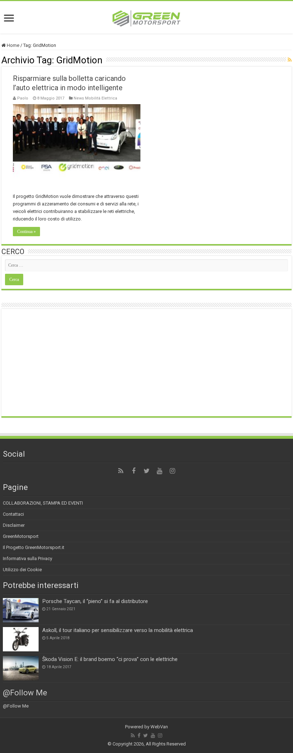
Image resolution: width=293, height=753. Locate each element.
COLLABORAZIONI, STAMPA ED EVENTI (43, 503)
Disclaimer (14, 525)
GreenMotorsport (21, 536)
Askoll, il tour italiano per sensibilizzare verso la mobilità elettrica (117, 630)
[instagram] (172, 471)
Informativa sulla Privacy (27, 558)
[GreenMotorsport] (146, 17)
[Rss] (120, 471)
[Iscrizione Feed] (290, 60)
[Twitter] (146, 471)
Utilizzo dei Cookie (22, 569)
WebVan (159, 726)
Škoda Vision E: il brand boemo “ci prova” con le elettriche (110, 659)
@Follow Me (25, 692)
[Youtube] (159, 471)
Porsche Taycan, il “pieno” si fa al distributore (95, 601)
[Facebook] (133, 471)
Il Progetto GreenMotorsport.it (33, 547)
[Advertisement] (146, 362)
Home (12, 45)
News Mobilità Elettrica (95, 98)
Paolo (22, 98)
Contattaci (13, 514)
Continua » (26, 231)
